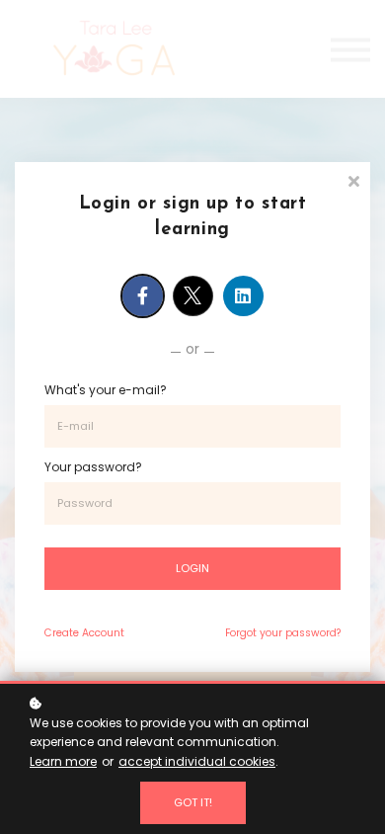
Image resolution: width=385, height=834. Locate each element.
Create (84, 633)
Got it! (193, 802)
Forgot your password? (283, 633)
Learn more (63, 761)
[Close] (353, 179)
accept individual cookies (196, 761)
